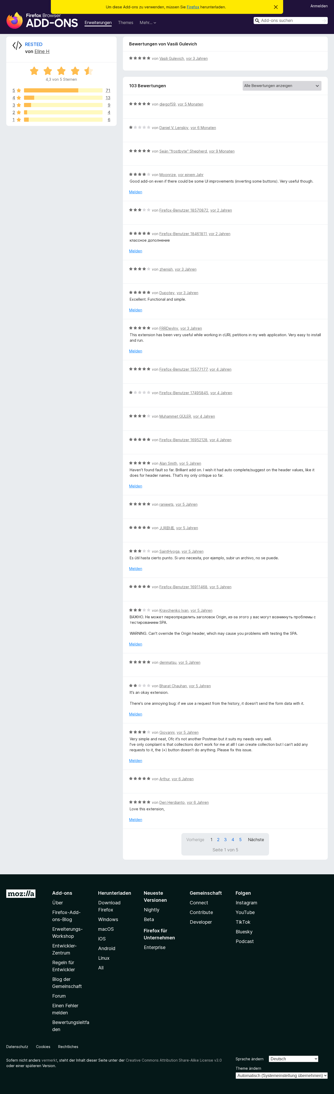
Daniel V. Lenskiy (173, 127)
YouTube (245, 912)
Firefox (193, 7)
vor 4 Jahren (220, 369)
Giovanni (167, 732)
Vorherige (195, 839)
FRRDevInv (168, 328)
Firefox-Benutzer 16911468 (183, 587)
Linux (104, 958)
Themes (125, 22)
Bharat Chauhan (173, 686)
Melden (135, 192)
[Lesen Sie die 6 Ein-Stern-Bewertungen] (63, 120)
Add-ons (62, 893)
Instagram (246, 902)
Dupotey (167, 292)
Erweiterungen (98, 22)
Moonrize (167, 174)
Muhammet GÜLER (175, 416)
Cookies (43, 1046)
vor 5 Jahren (190, 463)
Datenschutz (17, 1046)
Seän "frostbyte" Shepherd (183, 151)
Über (57, 902)
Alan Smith (168, 463)
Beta (149, 919)
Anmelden (319, 6)
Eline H (42, 51)
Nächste (256, 839)
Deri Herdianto (172, 802)
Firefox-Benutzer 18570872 (183, 210)
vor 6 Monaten (203, 127)
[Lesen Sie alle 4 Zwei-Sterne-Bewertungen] (63, 112)
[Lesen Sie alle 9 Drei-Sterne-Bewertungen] (63, 105)
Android (106, 948)
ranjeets (166, 504)
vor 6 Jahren (183, 779)
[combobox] (291, 20)
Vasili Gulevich (171, 58)
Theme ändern (248, 1068)
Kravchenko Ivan (173, 610)
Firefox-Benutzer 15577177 (183, 369)
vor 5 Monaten (190, 104)
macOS (106, 929)
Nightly (151, 909)
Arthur (164, 779)
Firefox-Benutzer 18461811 (183, 233)
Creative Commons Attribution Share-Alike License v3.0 (174, 1060)
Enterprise (154, 947)
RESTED (34, 44)
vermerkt (49, 1060)
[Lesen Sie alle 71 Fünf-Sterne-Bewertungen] (63, 90)
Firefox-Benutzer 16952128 (183, 440)
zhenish (166, 269)
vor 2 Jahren (221, 210)
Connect (199, 902)
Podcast (245, 941)
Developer (201, 922)
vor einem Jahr (191, 174)
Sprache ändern (250, 1059)
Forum (59, 996)
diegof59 (167, 104)
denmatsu (167, 662)
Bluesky (244, 931)
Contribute (201, 912)
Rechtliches (68, 1046)
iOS (102, 938)
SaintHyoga (169, 551)
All (101, 967)
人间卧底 (166, 528)
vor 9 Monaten (222, 151)
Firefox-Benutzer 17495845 (183, 393)
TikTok (243, 922)
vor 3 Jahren (197, 58)
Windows (108, 919)
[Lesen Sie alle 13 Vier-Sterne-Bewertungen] (63, 98)
